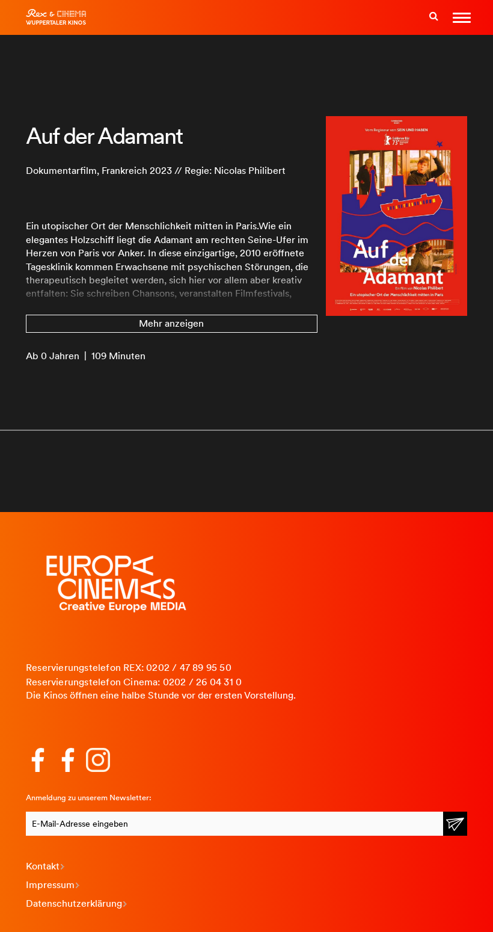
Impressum (50, 884)
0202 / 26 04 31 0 (202, 682)
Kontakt (43, 866)
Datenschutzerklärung (74, 903)
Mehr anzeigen (171, 323)
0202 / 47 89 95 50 (188, 667)
